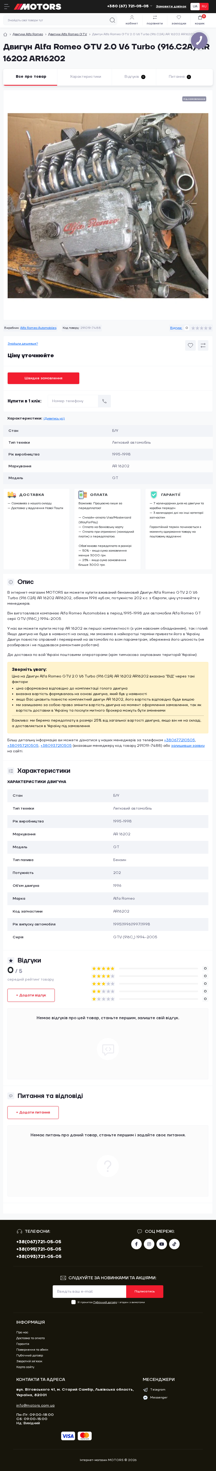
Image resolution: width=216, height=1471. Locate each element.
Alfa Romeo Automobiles (38, 328)
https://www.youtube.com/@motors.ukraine (161, 1244)
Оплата (99, 495)
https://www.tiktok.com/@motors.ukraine (174, 1244)
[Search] (112, 20)
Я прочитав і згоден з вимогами (111, 1302)
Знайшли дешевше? (23, 344)
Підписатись (145, 1291)
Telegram (157, 1390)
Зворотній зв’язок (29, 1361)
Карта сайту (25, 1367)
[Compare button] (203, 345)
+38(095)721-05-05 (38, 1249)
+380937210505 (56, 745)
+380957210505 (22, 745)
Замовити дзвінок (171, 6)
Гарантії (171, 495)
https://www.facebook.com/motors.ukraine (136, 1244)
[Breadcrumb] (5, 34)
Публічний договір (105, 1302)
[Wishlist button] (190, 345)
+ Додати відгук (31, 995)
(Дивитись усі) (54, 419)
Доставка (31, 495)
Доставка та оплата (30, 1338)
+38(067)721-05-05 (38, 1242)
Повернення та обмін (32, 1350)
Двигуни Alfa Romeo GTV (67, 34)
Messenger (159, 1398)
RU (204, 6)
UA (195, 6)
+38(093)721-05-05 (38, 1256)
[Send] (104, 401)
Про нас (22, 1332)
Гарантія (22, 1344)
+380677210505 (179, 740)
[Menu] (6, 6)
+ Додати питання (33, 1112)
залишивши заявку (188, 745)
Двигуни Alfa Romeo (28, 34)
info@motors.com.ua (35, 1405)
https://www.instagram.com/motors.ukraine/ (149, 1244)
